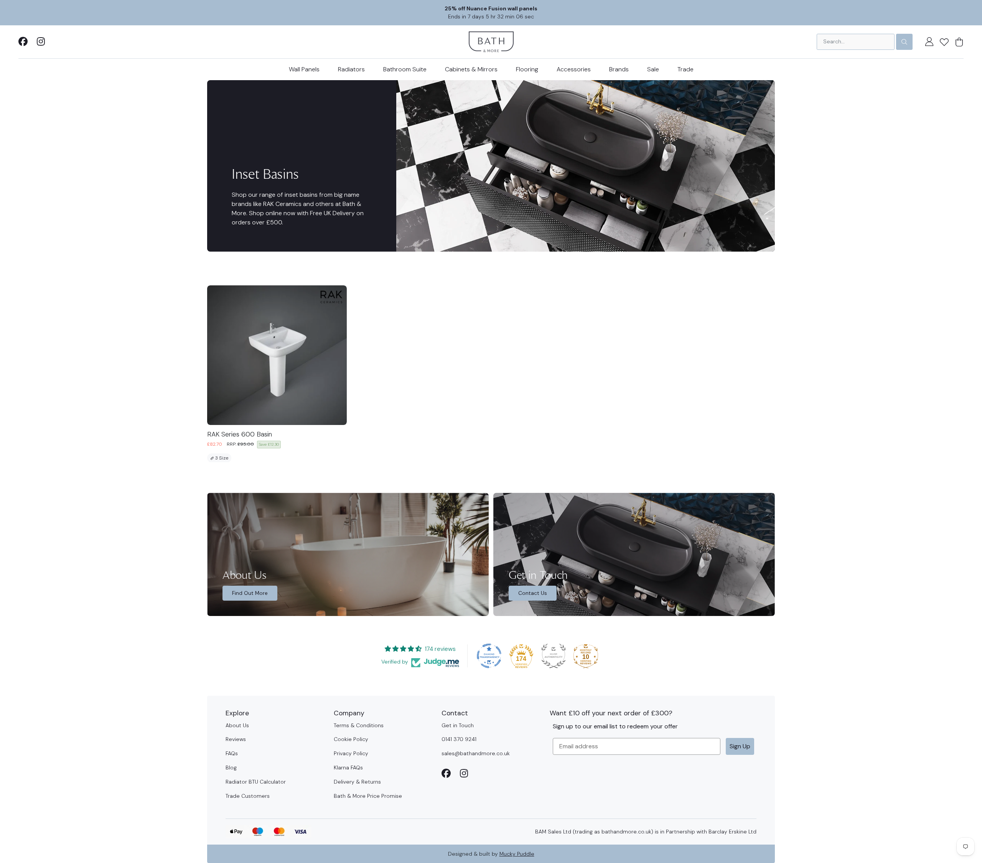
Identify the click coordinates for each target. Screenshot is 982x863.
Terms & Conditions (359, 725)
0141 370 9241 (459, 739)
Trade (685, 69)
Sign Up (740, 746)
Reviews (236, 739)
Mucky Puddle (516, 853)
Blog (231, 767)
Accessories (574, 69)
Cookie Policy (351, 739)
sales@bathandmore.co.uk (476, 753)
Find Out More (250, 593)
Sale (653, 69)
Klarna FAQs (348, 767)
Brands (619, 69)
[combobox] (856, 42)
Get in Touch (458, 725)
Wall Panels (304, 69)
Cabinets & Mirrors (471, 69)
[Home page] (491, 41)
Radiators (351, 69)
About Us (237, 725)
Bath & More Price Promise (368, 795)
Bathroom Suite (405, 69)
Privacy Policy (351, 753)
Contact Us (532, 593)
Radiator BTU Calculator (256, 781)
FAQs (232, 753)
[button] (944, 41)
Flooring (527, 69)
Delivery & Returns (357, 781)
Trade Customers (248, 795)
